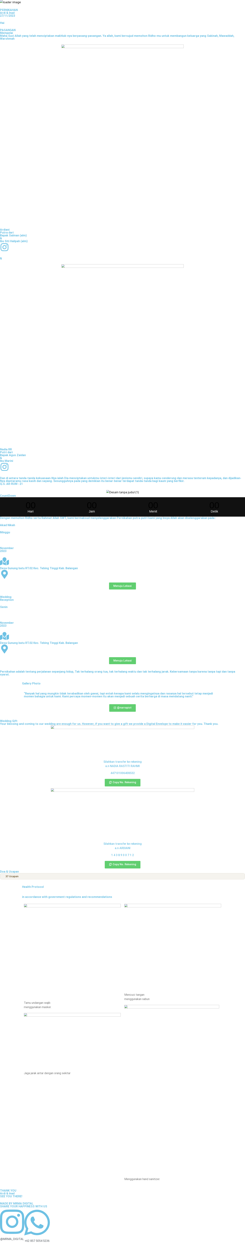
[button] (122, 782)
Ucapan (12, 876)
